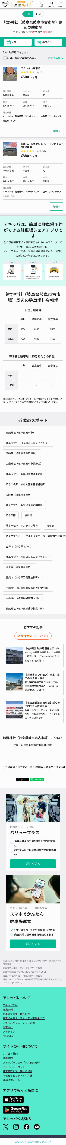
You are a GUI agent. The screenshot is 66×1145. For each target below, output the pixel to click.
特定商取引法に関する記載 (17, 1071)
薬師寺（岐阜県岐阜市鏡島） (22, 453)
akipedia (8, 1036)
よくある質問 (10, 1053)
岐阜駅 (50, 525)
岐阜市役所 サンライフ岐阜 (22, 525)
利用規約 (8, 1058)
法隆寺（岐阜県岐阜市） (19, 494)
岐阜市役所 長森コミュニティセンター (28, 556)
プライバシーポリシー (15, 1067)
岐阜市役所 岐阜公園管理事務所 (24, 474)
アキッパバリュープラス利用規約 (21, 1062)
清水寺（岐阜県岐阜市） (19, 567)
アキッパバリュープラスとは (19, 1023)
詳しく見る (33, 864)
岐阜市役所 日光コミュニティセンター (28, 443)
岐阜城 (28, 515)
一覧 (27, 14)
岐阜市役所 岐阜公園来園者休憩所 (25, 484)
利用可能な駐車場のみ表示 (22, 58)
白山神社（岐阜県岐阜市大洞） (23, 598)
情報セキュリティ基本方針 (17, 1075)
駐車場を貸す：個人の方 (16, 1014)
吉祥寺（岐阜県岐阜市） (19, 546)
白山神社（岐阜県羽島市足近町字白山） (28, 588)
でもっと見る (41, 635)
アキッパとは (10, 1005)
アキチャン (9, 1031)
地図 (38, 14)
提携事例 (8, 1009)
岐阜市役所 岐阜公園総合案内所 (24, 505)
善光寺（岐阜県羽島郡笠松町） (23, 577)
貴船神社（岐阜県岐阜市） (20, 432)
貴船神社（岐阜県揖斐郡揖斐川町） (25, 608)
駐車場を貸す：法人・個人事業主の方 (24, 1018)
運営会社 (8, 1027)
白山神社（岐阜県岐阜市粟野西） (24, 463)
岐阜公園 (11, 515)
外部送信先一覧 (11, 1080)
